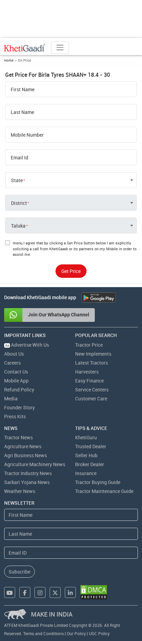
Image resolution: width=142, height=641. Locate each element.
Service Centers (92, 389)
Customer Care (91, 398)
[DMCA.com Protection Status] (94, 592)
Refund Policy (19, 389)
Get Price (71, 271)
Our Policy (76, 633)
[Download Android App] (98, 297)
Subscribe (19, 571)
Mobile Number (27, 135)
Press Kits (15, 416)
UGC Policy (99, 633)
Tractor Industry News (28, 473)
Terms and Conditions (43, 633)
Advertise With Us (27, 344)
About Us (14, 353)
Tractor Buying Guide (97, 482)
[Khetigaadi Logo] (24, 47)
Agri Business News (25, 455)
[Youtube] (9, 592)
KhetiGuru (86, 437)
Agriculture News (22, 446)
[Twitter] (55, 592)
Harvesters (87, 371)
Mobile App (16, 380)
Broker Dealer (89, 464)
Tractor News (18, 437)
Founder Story (19, 407)
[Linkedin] (70, 592)
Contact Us (16, 371)
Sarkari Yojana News (27, 482)
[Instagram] (39, 592)
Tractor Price (89, 344)
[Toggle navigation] (60, 47)
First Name (22, 89)
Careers (12, 362)
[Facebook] (24, 592)
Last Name (22, 112)
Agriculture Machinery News (34, 464)
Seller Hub (86, 455)
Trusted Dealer (90, 446)
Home (8, 60)
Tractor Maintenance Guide (104, 491)
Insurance (86, 473)
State (17, 180)
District (19, 203)
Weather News (19, 491)
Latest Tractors (91, 362)
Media (11, 398)
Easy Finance (89, 380)
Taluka (18, 225)
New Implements (93, 353)
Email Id (19, 157)
